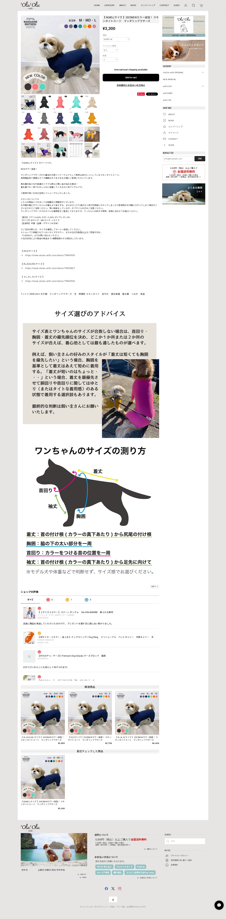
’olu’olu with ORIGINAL (173, 72)
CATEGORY (109, 5)
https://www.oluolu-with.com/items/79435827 (50, 268)
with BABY (168, 93)
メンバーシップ (148, 5)
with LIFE (167, 100)
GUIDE (177, 5)
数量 (105, 56)
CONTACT (164, 5)
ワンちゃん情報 (109, 46)
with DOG (167, 86)
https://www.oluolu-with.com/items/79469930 (50, 255)
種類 (105, 35)
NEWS (133, 5)
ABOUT (122, 5)
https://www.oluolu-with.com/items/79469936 (50, 281)
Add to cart (131, 77)
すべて (30, 599)
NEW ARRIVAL (169, 79)
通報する (154, 587)
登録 (200, 159)
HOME (97, 5)
